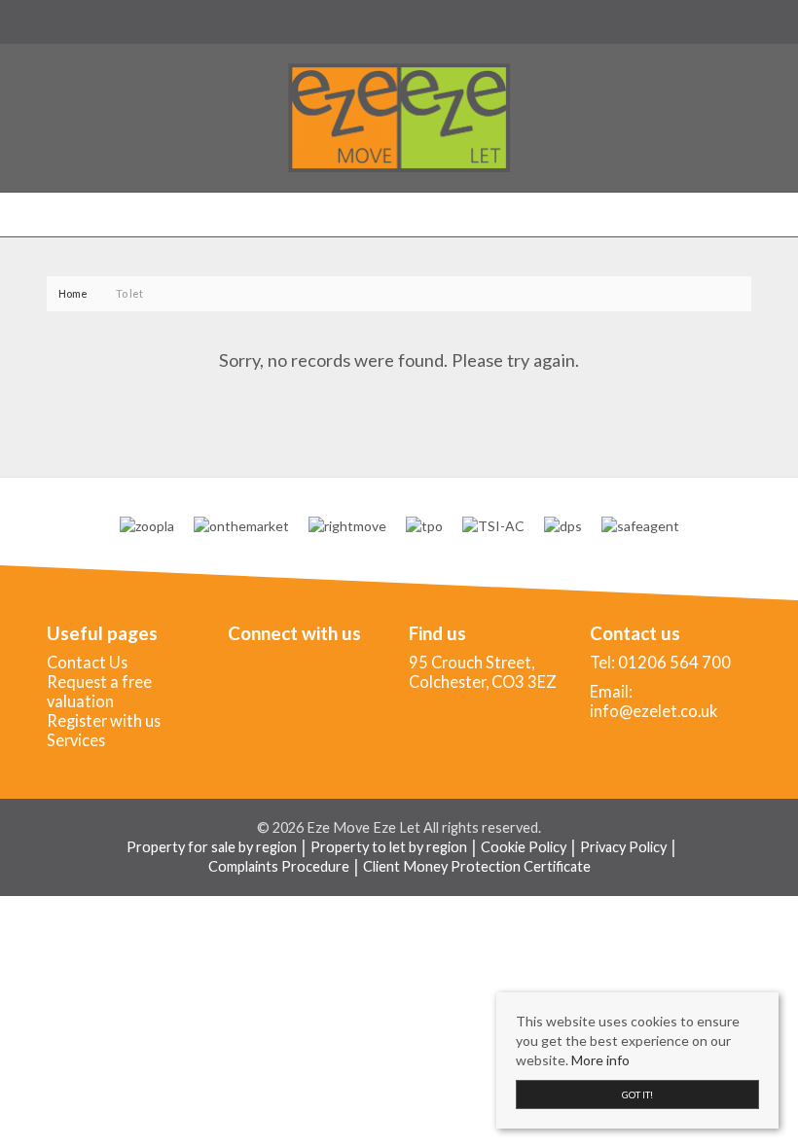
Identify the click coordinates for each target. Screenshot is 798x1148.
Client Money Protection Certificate (477, 866)
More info (600, 1060)
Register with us (104, 720)
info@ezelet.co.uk (653, 710)
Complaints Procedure (278, 866)
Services (76, 740)
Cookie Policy (523, 847)
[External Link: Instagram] (58, 21)
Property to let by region (388, 847)
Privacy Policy (623, 847)
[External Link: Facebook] (50, 21)
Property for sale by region (212, 847)
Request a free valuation (99, 691)
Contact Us (87, 662)
